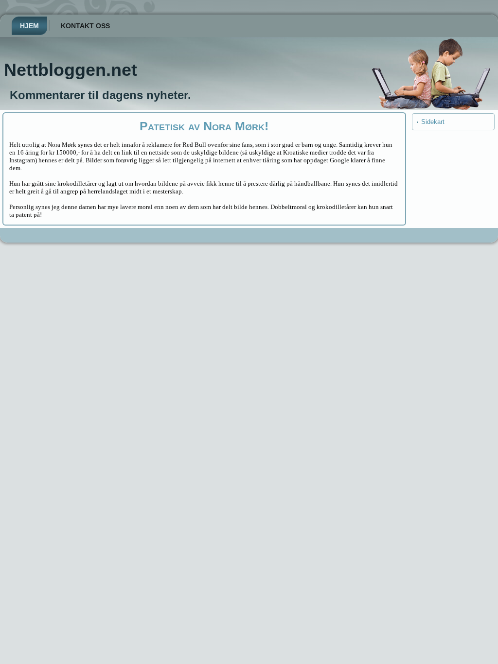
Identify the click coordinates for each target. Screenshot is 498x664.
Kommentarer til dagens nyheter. (100, 95)
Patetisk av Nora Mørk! (204, 126)
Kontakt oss (85, 26)
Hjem (29, 26)
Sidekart (433, 121)
